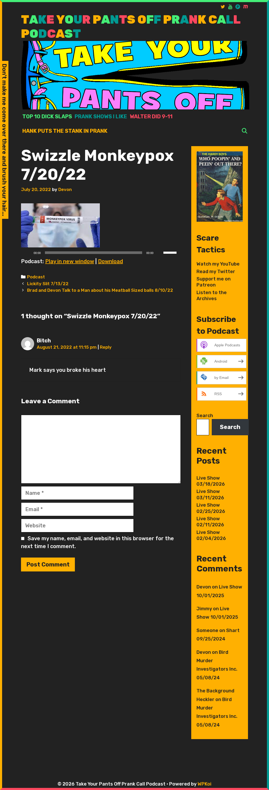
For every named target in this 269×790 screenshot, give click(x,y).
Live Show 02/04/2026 (211, 535)
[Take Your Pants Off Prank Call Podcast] (135, 75)
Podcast (36, 276)
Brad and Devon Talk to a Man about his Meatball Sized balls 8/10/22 (100, 290)
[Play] (27, 252)
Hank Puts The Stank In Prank (64, 131)
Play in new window (69, 261)
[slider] (170, 252)
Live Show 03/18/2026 (210, 481)
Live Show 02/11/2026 (210, 522)
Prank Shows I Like (101, 116)
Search (204, 415)
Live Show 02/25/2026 (210, 508)
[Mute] (159, 252)
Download (110, 261)
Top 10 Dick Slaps (47, 116)
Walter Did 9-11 (151, 116)
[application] (101, 252)
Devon (203, 587)
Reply (106, 347)
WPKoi (204, 784)
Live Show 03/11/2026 (210, 494)
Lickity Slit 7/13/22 (48, 283)
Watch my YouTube (218, 264)
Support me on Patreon (213, 282)
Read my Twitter (215, 271)
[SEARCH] (244, 131)
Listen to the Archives (211, 295)
